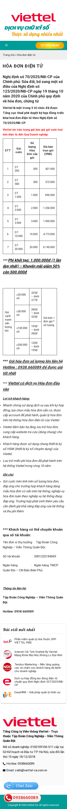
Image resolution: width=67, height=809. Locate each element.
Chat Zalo (24, 786)
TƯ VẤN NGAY (50, 45)
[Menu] (6, 45)
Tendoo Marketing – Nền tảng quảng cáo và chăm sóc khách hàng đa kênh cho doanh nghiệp (38, 668)
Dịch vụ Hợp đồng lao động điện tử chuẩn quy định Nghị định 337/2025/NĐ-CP (39, 682)
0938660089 (25, 797)
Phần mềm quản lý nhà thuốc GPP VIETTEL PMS (35, 641)
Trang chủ (9, 54)
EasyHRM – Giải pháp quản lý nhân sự (37, 692)
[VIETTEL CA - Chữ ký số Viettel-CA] (33, 17)
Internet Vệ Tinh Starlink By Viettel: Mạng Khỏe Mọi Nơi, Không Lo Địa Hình (38, 653)
